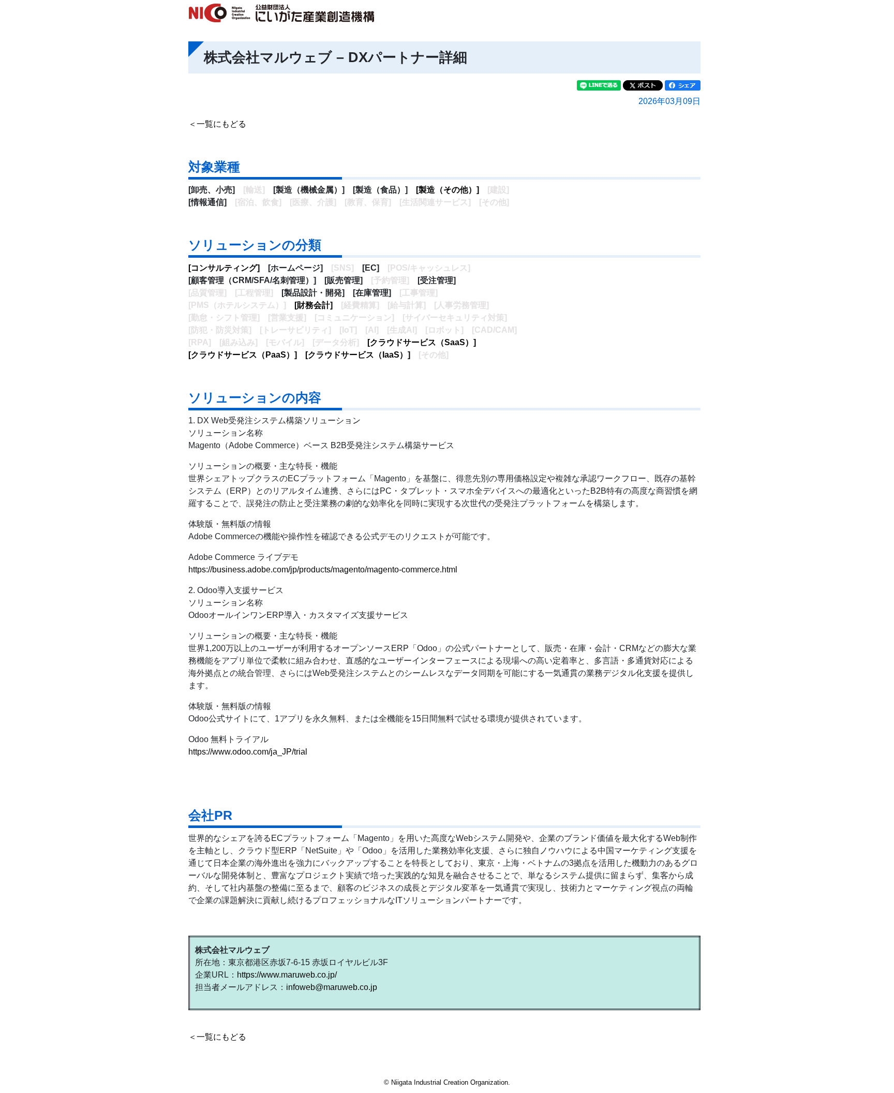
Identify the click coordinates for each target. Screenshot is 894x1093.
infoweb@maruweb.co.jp (331, 987)
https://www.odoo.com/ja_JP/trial (247, 751)
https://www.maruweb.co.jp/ (287, 974)
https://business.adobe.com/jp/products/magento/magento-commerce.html (322, 569)
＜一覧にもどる (217, 124)
